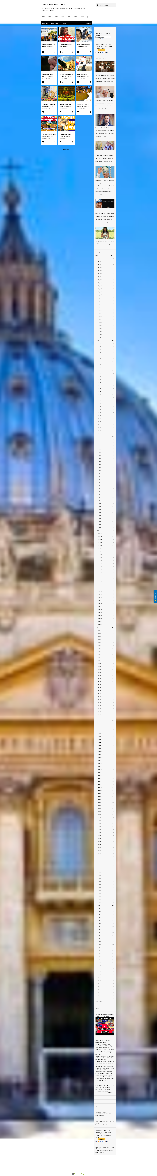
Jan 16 (99, 953)
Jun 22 (99, 464)
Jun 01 (99, 527)
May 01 (100, 624)
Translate (107, 39)
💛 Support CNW (155, 596)
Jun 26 (99, 452)
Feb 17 (99, 854)
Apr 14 (99, 678)
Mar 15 (99, 772)
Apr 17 (99, 669)
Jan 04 (99, 990)
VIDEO (49, 17)
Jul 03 (99, 428)
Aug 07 (100, 319)
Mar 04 (99, 805)
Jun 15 (99, 485)
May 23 (100, 558)
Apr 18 (99, 666)
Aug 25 (100, 264)
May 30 (100, 536)
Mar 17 (99, 766)
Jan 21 (99, 938)
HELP (43, 17)
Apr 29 (99, 633)
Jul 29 (99, 349)
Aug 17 (100, 289)
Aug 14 (100, 298)
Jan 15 (99, 956)
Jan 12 (99, 965)
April (98, 627)
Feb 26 (99, 826)
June (98, 437)
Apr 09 (99, 694)
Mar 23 (99, 748)
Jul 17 (99, 385)
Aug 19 (100, 283)
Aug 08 (100, 316)
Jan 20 (99, 941)
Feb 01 (99, 902)
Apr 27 (99, 639)
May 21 (100, 564)
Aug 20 (100, 280)
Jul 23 (99, 367)
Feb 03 (99, 896)
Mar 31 (99, 724)
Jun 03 (99, 521)
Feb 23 (99, 836)
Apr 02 (99, 715)
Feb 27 (99, 823)
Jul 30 (99, 346)
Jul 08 (99, 413)
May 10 (100, 597)
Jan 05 (99, 987)
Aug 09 (100, 313)
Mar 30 (99, 727)
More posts (66, 149)
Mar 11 (99, 784)
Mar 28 (99, 733)
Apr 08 (99, 697)
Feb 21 (99, 842)
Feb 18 (99, 851)
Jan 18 (99, 947)
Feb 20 (99, 845)
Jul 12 (99, 400)
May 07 (100, 606)
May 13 (100, 588)
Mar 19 (99, 760)
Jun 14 (99, 488)
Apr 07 (99, 700)
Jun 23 (99, 461)
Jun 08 (99, 506)
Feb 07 (99, 884)
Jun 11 (99, 497)
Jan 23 (99, 932)
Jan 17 (99, 950)
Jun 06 (99, 512)
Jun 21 (99, 467)
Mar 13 (99, 778)
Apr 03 (99, 712)
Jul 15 (99, 391)
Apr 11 (99, 687)
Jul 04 (99, 425)
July (98, 340)
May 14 (100, 585)
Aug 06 (100, 322)
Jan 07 (99, 981)
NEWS (62, 17)
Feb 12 (99, 869)
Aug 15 (100, 295)
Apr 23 (99, 651)
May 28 (100, 542)
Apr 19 (99, 663)
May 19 (100, 570)
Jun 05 (99, 515)
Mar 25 (99, 742)
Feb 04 (99, 893)
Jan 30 (99, 911)
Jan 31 (99, 908)
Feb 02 (99, 899)
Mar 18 (99, 763)
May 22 (100, 561)
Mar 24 (99, 745)
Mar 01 (99, 814)
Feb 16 (99, 857)
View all (88, 23)
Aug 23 (100, 271)
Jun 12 (99, 494)
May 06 (100, 609)
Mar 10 (99, 787)
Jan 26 (99, 923)
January (98, 905)
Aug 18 (100, 286)
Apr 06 (99, 703)
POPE (56, 17)
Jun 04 (99, 518)
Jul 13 (99, 397)
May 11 (100, 594)
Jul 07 (99, 416)
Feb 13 (99, 866)
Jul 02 (99, 431)
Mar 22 (99, 751)
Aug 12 (100, 304)
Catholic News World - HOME (54, 4)
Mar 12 (99, 781)
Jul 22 (99, 370)
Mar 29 (99, 730)
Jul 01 (99, 434)
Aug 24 (100, 268)
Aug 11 (100, 307)
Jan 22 (99, 935)
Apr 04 (99, 709)
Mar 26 (99, 739)
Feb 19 (99, 848)
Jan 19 (99, 944)
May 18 (100, 573)
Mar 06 (99, 799)
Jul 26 (99, 358)
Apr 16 (99, 672)
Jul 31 (99, 343)
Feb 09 (99, 878)
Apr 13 (99, 681)
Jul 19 (99, 379)
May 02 (100, 621)
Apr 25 (99, 645)
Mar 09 (99, 790)
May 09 (100, 600)
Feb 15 (99, 860)
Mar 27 (99, 736)
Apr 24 (99, 648)
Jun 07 (99, 509)
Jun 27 (99, 449)
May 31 (100, 533)
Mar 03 (99, 808)
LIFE (69, 17)
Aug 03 (100, 331)
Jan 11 (99, 968)
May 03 (100, 618)
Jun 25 (99, 455)
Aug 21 (100, 277)
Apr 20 (99, 660)
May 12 (100, 591)
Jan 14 (99, 959)
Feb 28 (99, 820)
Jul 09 (99, 410)
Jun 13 (99, 491)
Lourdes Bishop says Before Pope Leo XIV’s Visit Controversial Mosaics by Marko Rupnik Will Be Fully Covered (104, 158)
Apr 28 (99, 636)
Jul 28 (99, 352)
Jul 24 (99, 364)
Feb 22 (99, 839)
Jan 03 (99, 993)
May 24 (100, 555)
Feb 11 (99, 872)
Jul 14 (99, 394)
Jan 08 (99, 978)
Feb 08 (99, 881)
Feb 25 (99, 829)
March (98, 721)
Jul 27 (99, 355)
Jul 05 (99, 422)
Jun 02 (99, 524)
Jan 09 (99, 975)
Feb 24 (99, 833)
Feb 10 (99, 875)
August (98, 258)
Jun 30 (99, 440)
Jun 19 (99, 473)
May (98, 530)
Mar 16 (99, 769)
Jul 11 (99, 403)
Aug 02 (100, 334)
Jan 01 (99, 999)
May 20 (100, 567)
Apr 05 (99, 706)
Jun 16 (99, 482)
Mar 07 (99, 796)
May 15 (100, 582)
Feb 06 (99, 887)
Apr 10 (99, 691)
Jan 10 (99, 972)
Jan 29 (99, 914)
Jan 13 (99, 962)
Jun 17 (99, 479)
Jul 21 (99, 373)
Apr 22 (99, 654)
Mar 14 (99, 775)
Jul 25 (99, 361)
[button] (55, 52)
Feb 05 (99, 890)
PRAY (82, 17)
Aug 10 (100, 310)
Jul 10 (99, 406)
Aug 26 (100, 261)
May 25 (100, 552)
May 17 (100, 576)
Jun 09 (99, 503)
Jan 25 (99, 926)
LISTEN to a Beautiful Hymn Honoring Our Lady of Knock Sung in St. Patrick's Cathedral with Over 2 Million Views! (105, 78)
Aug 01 (100, 337)
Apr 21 (99, 657)
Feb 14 (99, 863)
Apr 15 (99, 675)
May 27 (100, 545)
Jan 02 (99, 996)
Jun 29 (99, 443)
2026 (97, 255)
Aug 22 (100, 274)
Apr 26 (99, 642)
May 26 (100, 548)
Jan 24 (99, 929)
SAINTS (75, 17)
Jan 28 (99, 917)
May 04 (100, 615)
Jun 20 (99, 470)
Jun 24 (99, 458)
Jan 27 (99, 920)
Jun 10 (99, 500)
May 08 (100, 603)
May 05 (100, 612)
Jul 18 (99, 382)
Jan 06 (99, 984)
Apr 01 (99, 718)
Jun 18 (99, 476)
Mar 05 (99, 802)
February (99, 817)
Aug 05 (100, 325)
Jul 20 (99, 376)
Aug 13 (100, 301)
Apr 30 (99, 630)
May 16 (100, 579)
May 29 (100, 539)
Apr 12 (99, 684)
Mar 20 (99, 757)
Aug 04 (100, 328)
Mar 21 (99, 754)
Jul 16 (99, 388)
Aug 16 (100, 292)
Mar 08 (99, 793)
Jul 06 (99, 419)
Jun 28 (99, 446)
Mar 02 (99, 811)
